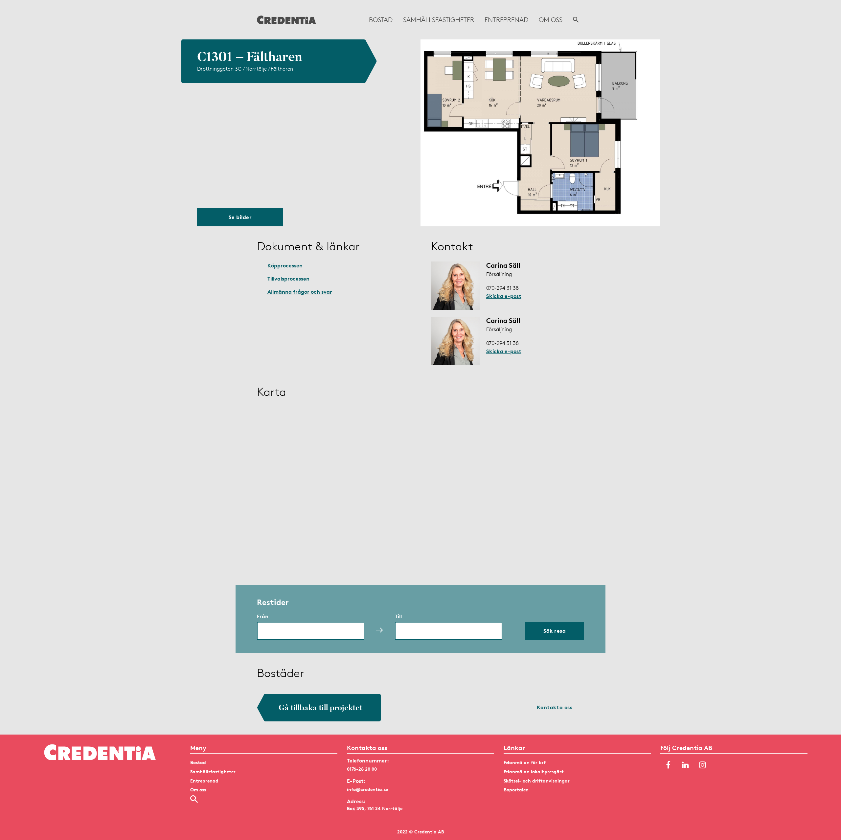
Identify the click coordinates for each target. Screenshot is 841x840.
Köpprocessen (285, 265)
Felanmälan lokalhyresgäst (534, 771)
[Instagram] (702, 765)
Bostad (381, 20)
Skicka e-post (503, 296)
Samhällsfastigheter (438, 20)
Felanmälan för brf (525, 762)
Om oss (550, 20)
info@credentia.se (367, 789)
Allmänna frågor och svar (299, 291)
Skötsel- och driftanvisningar (537, 780)
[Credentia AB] (286, 19)
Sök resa (554, 630)
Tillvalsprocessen (288, 278)
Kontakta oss (555, 707)
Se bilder (240, 217)
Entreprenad (506, 20)
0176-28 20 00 (362, 769)
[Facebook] (668, 765)
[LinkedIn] (685, 765)
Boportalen (516, 789)
